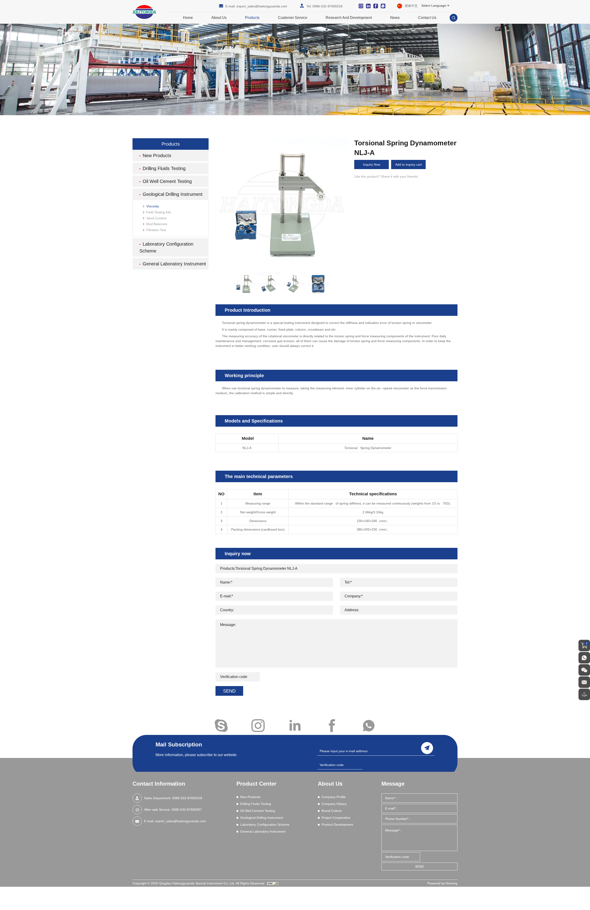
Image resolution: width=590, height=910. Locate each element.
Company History (334, 804)
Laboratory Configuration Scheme (166, 247)
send (427, 748)
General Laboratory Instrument (174, 263)
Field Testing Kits (158, 212)
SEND (229, 690)
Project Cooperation (336, 817)
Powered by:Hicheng (442, 883)
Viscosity (152, 206)
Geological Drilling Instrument (173, 194)
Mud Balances (156, 224)
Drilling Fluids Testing (164, 168)
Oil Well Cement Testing (167, 181)
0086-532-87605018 (327, 6)
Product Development (337, 824)
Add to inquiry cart (408, 164)
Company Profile (334, 797)
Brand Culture (332, 811)
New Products (157, 155)
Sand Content (156, 218)
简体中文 (411, 6)
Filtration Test (156, 230)
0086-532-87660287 (187, 809)
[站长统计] (273, 883)
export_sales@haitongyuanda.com (261, 6)
